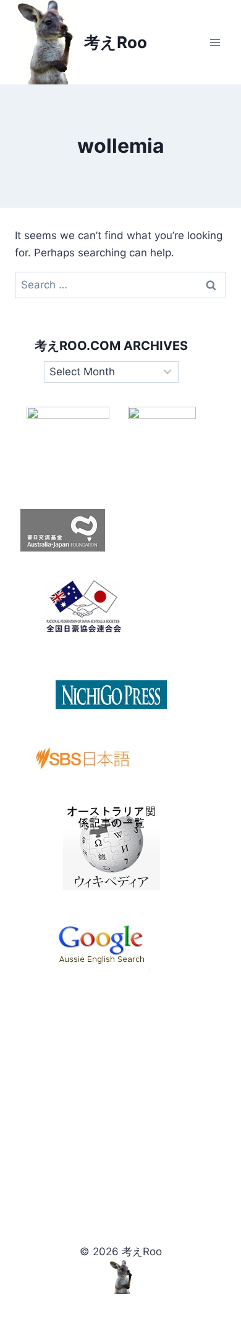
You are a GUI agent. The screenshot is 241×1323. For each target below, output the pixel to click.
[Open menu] (214, 42)
